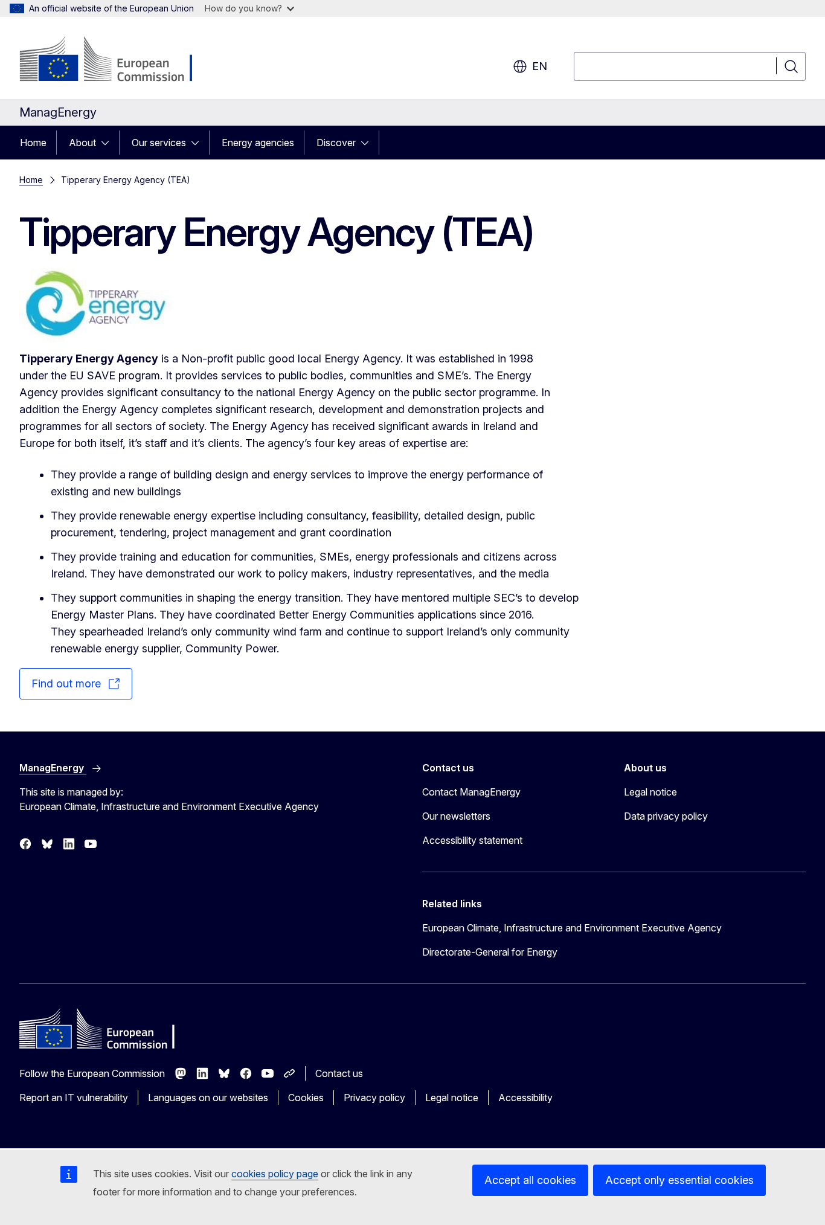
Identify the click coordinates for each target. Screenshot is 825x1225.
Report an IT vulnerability (73, 1098)
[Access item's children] (108, 142)
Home (33, 143)
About (82, 143)
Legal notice (650, 792)
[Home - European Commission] (116, 60)
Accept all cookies (530, 1180)
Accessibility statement (472, 840)
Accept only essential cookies (679, 1180)
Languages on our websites (208, 1098)
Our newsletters (456, 816)
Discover (336, 143)
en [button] (539, 66)
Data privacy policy (666, 816)
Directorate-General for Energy (489, 952)
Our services (159, 143)
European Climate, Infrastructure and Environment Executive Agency (572, 928)
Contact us (339, 1073)
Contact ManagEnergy (471, 792)
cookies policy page (274, 1174)
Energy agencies (258, 143)
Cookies (306, 1098)
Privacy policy (374, 1098)
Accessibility (525, 1098)
